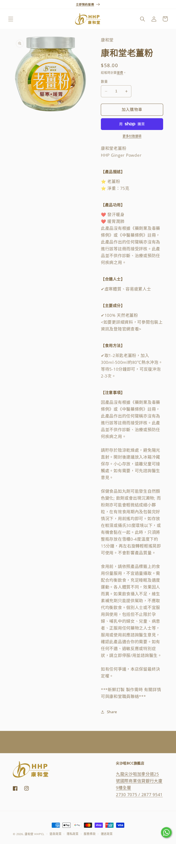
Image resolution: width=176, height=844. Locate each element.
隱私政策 (73, 834)
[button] (11, 19)
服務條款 (90, 834)
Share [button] (112, 711)
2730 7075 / (128, 794)
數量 (104, 81)
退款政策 (55, 834)
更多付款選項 (132, 136)
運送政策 (107, 834)
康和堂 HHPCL (35, 834)
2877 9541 (152, 794)
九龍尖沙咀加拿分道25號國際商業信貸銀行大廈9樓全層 (139, 781)
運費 (120, 73)
